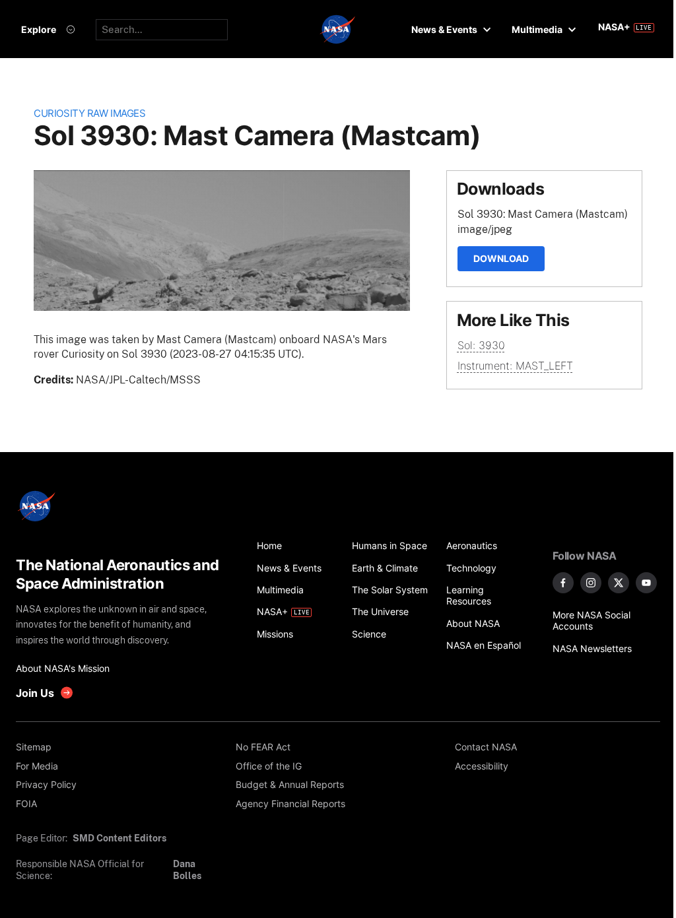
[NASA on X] (618, 582)
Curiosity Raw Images (89, 113)
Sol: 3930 (481, 345)
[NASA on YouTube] (646, 582)
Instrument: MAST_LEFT (515, 365)
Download (501, 258)
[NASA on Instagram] (590, 582)
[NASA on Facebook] (563, 582)
